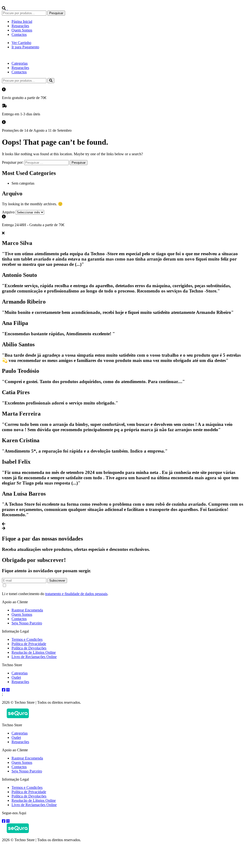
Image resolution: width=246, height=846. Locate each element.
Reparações (20, 26)
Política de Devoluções (29, 648)
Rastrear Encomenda (27, 610)
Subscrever (57, 580)
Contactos (19, 34)
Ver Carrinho (21, 43)
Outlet (16, 677)
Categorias (20, 63)
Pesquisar (56, 13)
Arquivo (8, 212)
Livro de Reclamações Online (34, 657)
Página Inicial (22, 21)
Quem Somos (22, 30)
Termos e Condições (27, 639)
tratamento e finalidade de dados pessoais (76, 594)
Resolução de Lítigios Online (34, 652)
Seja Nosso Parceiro (27, 623)
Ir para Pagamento (25, 47)
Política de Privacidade (29, 644)
